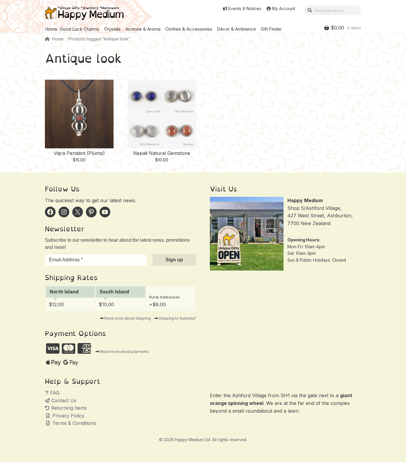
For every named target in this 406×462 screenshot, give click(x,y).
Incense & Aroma (142, 29)
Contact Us (63, 400)
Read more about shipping (127, 318)
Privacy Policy (67, 416)
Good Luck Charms (79, 29)
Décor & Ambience (236, 29)
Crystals (112, 29)
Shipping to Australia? (177, 318)
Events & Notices (244, 9)
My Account (283, 9)
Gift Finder (271, 29)
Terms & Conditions (73, 423)
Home (51, 29)
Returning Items (68, 408)
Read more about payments (124, 351)
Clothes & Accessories (188, 29)
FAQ (53, 393)
